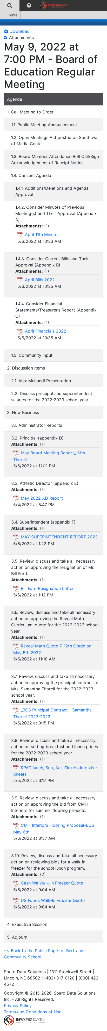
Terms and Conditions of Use (32, 1011)
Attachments (21, 37)
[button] (29, 5)
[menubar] (35, 5)
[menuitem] (9, 5)
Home (12, 15)
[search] (9, 5)
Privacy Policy (18, 1005)
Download (19, 31)
